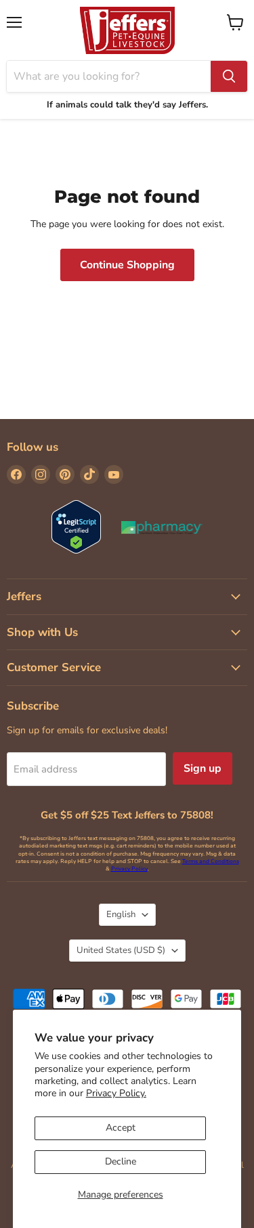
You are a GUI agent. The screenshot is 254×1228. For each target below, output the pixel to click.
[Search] (229, 76)
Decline (120, 1161)
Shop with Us (42, 632)
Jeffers (24, 596)
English (120, 914)
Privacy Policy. (116, 1093)
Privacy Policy (129, 869)
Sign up (202, 768)
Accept (120, 1127)
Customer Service (54, 667)
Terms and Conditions (210, 861)
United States (121, 950)
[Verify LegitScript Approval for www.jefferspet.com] (76, 528)
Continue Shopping (127, 264)
